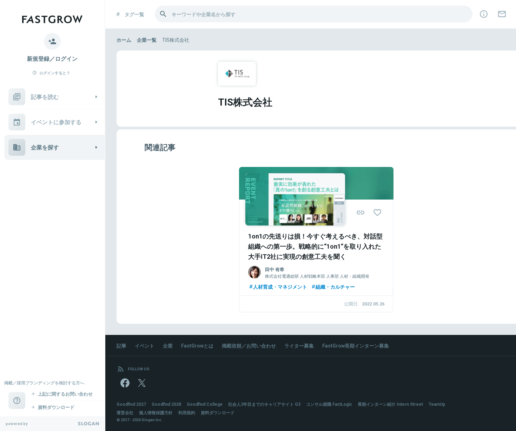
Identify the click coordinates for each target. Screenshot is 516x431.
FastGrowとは (197, 345)
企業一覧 (147, 39)
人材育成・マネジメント (280, 286)
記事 (121, 345)
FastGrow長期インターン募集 (355, 345)
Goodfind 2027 (131, 404)
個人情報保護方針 (156, 412)
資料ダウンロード (217, 412)
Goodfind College (205, 404)
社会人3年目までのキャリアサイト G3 (264, 404)
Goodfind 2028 (166, 404)
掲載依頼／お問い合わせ (249, 345)
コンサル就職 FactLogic (329, 404)
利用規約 (186, 412)
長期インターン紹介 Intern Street (390, 404)
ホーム (124, 39)
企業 (168, 345)
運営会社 (125, 412)
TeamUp (437, 404)
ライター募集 (299, 345)
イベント (144, 345)
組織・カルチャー (335, 286)
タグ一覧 (134, 14)
